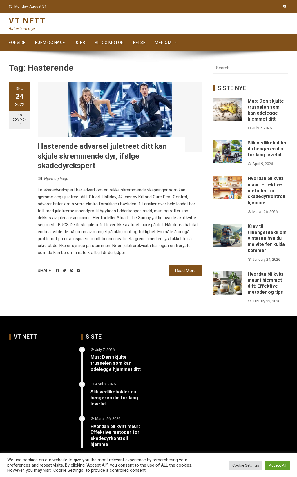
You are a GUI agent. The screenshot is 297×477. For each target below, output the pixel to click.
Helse (139, 42)
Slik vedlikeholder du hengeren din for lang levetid (267, 149)
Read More (185, 270)
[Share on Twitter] (64, 270)
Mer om (163, 42)
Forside (17, 42)
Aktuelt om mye (22, 28)
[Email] (78, 270)
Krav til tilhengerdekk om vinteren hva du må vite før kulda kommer (267, 238)
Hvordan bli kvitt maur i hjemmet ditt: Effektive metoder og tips (265, 283)
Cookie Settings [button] (245, 465)
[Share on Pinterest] (71, 270)
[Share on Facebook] (57, 270)
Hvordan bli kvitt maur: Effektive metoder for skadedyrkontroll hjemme (266, 190)
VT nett (27, 21)
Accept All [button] (277, 465)
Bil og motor (109, 42)
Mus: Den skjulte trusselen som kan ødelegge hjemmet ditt (266, 110)
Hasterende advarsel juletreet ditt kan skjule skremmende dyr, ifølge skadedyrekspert (102, 156)
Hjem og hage (50, 42)
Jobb (80, 42)
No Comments (19, 119)
